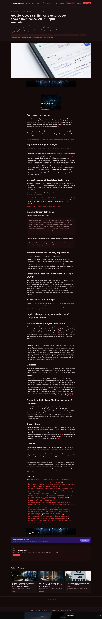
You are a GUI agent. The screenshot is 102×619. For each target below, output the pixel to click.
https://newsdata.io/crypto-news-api (53, 515)
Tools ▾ (42, 3)
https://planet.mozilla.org (35, 515)
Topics (37, 3)
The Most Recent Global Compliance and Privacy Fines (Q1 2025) (43, 206)
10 (46, 356)
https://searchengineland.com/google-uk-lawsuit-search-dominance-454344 (48, 497)
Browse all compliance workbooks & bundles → (22, 558)
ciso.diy (87, 548)
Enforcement (42, 35)
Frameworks (48, 3)
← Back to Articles (51, 599)
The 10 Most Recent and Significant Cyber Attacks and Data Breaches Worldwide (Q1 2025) (50, 139)
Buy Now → (16, 555)
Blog (33, 3)
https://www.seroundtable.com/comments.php (56, 509)
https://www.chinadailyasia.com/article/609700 (40, 516)
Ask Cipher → (85, 540)
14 (62, 333)
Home (28, 3)
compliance (50, 35)
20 (61, 261)
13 (60, 333)
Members (61, 3)
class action (83, 35)
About (55, 3)
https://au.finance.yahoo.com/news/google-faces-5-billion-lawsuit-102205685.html (49, 495)
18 (50, 169)
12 (34, 136)
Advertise (78, 3)
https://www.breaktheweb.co (48, 500)
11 (60, 126)
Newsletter (87, 3)
